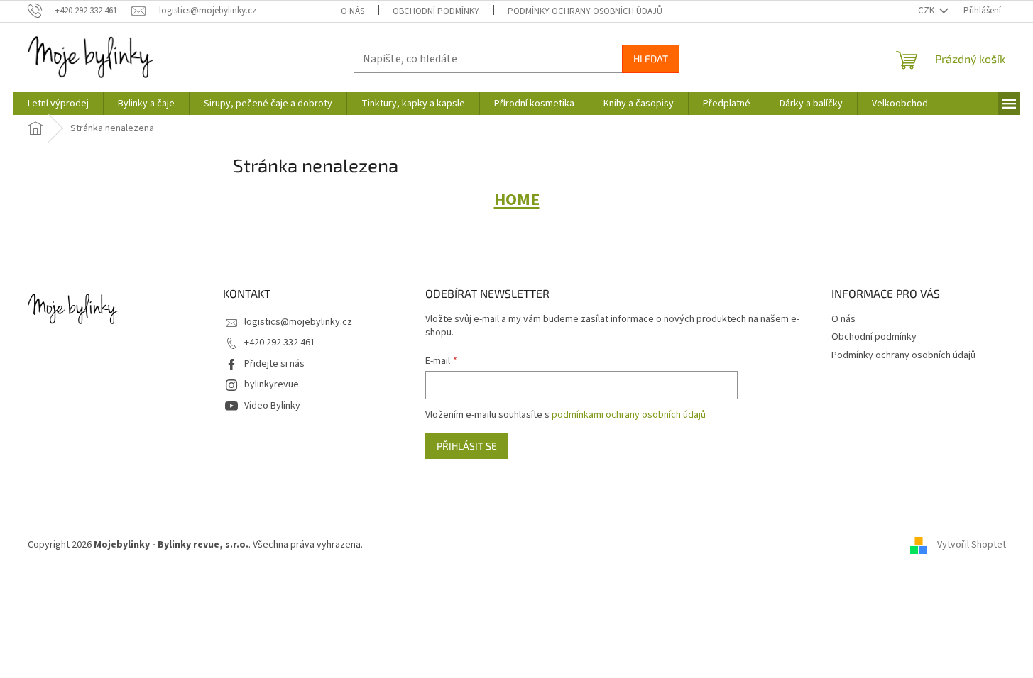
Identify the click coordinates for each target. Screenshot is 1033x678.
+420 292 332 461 (279, 342)
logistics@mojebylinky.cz (298, 322)
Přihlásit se (467, 446)
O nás (352, 11)
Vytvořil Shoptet (971, 545)
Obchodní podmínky (436, 11)
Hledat (650, 58)
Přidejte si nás (274, 364)
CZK (927, 10)
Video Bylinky (272, 406)
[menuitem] (58, 103)
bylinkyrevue (271, 384)
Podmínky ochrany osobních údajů (585, 11)
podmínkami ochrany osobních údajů (629, 415)
